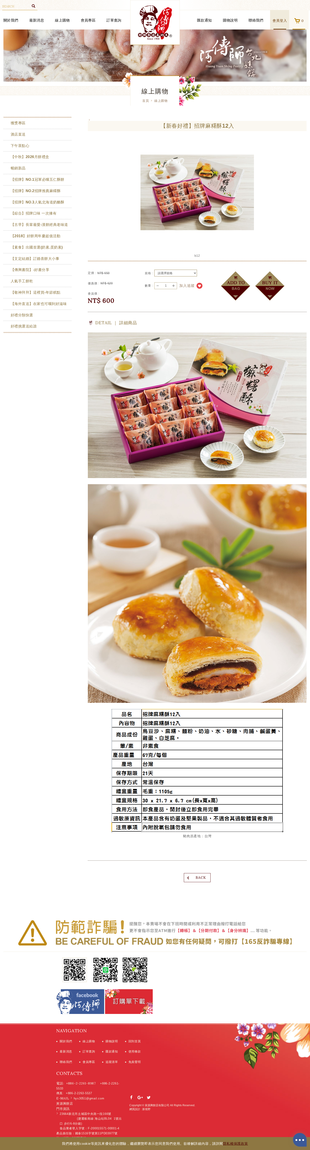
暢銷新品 (18, 168)
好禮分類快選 (22, 315)
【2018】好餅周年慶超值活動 (35, 236)
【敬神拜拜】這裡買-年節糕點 (36, 292)
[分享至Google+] (140, 1097)
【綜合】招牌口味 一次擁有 (34, 213)
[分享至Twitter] (148, 1097)
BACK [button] (201, 877)
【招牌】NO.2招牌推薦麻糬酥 (36, 191)
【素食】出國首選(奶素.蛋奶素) (37, 247)
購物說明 (230, 20)
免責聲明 (134, 1062)
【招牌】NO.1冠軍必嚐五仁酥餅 (37, 179)
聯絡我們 (255, 20)
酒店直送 (18, 134)
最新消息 (36, 20)
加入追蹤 (187, 286)
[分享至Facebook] (131, 1097)
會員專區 (88, 20)
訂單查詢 (113, 20)
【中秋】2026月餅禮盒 (30, 157)
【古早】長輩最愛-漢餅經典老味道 (39, 225)
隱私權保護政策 (235, 1143)
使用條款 (134, 1051)
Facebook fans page (80, 1001)
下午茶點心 (20, 146)
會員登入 (280, 20)
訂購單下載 (129, 1001)
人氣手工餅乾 (22, 281)
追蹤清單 (112, 1062)
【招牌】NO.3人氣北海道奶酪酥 (37, 202)
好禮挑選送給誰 (24, 326)
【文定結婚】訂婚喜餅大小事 (35, 259)
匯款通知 (204, 20)
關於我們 (10, 20)
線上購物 (62, 20)
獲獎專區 (18, 123)
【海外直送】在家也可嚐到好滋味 (39, 304)
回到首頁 (134, 1041)
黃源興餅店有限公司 (155, 22)
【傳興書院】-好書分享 (30, 270)
